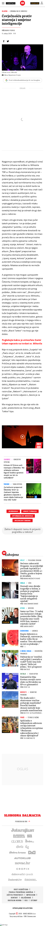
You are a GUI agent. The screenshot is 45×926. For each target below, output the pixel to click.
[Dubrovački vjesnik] (23, 874)
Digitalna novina (15, 900)
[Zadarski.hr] (15, 879)
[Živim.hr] (29, 841)
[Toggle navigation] (3, 3)
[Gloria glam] (27, 846)
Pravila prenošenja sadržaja (21, 892)
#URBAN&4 (13, 511)
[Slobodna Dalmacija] (22, 3)
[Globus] (17, 841)
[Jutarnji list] (22, 830)
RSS (26, 900)
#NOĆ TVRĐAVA (30, 511)
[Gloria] (19, 846)
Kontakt (14, 897)
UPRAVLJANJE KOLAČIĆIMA (22, 908)
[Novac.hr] (22, 863)
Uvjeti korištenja (21, 889)
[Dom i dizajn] (32, 852)
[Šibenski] (30, 879)
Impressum (30, 894)
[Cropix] (22, 868)
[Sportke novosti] (29, 835)
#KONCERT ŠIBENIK (22, 520)
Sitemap (34, 900)
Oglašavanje (26, 897)
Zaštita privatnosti (15, 894)
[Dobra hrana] (17, 852)
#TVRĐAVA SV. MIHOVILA (22, 516)
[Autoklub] (22, 857)
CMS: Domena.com (30, 916)
